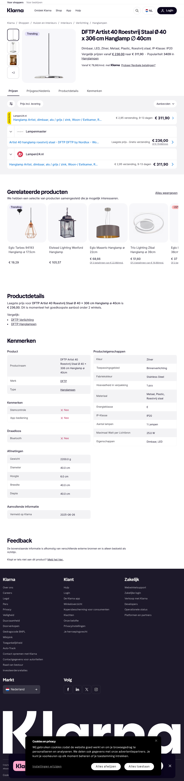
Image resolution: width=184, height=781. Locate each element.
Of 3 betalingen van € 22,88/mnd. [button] (106, 262)
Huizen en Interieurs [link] (45, 23)
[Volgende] (171, 233)
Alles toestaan (139, 766)
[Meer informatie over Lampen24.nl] (10, 154)
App (68, 10)
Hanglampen (90, 58)
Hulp (78, 10)
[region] (93, 756)
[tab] (13, 91)
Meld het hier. (55, 559)
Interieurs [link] (66, 23)
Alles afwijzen (106, 766)
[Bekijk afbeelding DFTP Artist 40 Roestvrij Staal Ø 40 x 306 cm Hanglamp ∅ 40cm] (13, 35)
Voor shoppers (15, 2)
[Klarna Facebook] (68, 689)
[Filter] (11, 103)
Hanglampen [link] (99, 23)
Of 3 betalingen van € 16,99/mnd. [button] (147, 262)
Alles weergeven (166, 193)
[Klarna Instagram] (96, 689)
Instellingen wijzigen (47, 766)
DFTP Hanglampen (23, 324)
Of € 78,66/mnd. (160, 144)
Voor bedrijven (34, 2)
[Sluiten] (156, 741)
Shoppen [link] (24, 23)
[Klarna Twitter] (86, 689)
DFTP (63, 381)
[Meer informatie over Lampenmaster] (10, 131)
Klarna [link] (11, 23)
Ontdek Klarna (42, 10)
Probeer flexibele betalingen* (138, 65)
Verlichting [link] (82, 23)
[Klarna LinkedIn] (77, 689)
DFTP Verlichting (22, 319)
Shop (59, 10)
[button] (149, 11)
